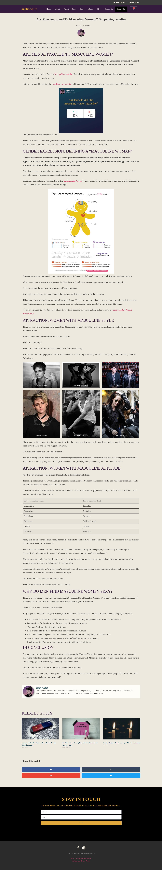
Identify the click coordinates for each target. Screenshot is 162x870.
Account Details (119, 2)
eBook (90, 9)
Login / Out (121, 9)
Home (49, 9)
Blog (98, 9)
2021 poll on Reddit (63, 74)
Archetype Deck (69, 9)
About (57, 9)
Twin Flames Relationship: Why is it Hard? (121, 743)
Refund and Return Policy (81, 861)
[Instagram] (84, 848)
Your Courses (134, 2)
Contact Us (109, 9)
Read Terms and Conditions (81, 858)
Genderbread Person (72, 181)
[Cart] (133, 9)
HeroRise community (62, 84)
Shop (82, 9)
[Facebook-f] (78, 848)
